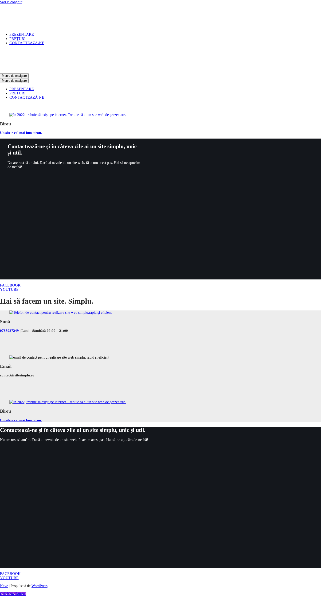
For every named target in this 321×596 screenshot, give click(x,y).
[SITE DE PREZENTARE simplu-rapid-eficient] (41, 26)
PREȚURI (17, 39)
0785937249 (9, 331)
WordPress (39, 586)
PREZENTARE (21, 34)
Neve (4, 586)
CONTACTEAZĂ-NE (26, 43)
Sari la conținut (11, 2)
